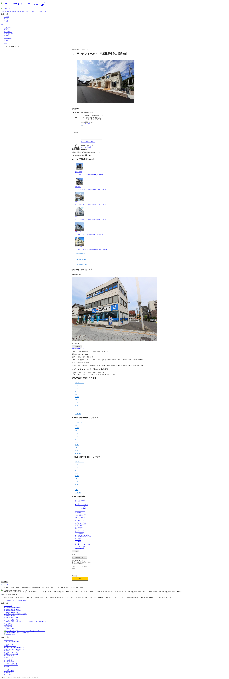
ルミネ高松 (78, 538)
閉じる (74, 575)
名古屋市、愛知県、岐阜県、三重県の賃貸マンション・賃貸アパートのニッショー (24, 11)
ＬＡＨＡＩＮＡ (79, 520)
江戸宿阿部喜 (79, 512)
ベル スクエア (79, 548)
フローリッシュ (79, 532)
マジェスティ (79, 501)
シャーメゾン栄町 (80, 546)
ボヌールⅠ (78, 540)
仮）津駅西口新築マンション (83, 536)
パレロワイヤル (79, 530)
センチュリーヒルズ (80, 524)
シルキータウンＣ (80, 522)
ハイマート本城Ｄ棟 (80, 508)
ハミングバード (79, 519)
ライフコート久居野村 (81, 505)
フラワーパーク (79, 543)
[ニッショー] (4, 584)
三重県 (6, 21)
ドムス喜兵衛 (79, 533)
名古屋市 (6, 17)
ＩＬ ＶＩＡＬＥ (80, 506)
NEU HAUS (78, 525)
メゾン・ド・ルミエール (82, 503)
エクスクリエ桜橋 (80, 500)
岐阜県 (6, 20)
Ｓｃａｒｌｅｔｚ (80, 511)
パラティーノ (79, 528)
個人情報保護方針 (9, 671)
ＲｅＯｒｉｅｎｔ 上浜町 (82, 544)
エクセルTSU (79, 527)
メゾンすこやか (79, 516)
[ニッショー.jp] (29, 4)
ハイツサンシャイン (80, 514)
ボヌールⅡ (78, 541)
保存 (79, 578)
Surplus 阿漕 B (80, 517)
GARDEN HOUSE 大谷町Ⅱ (83, 535)
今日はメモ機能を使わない (79, 557)
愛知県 (6, 18)
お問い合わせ (8, 674)
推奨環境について (9, 672)
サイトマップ (8, 669)
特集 (2, 24)
